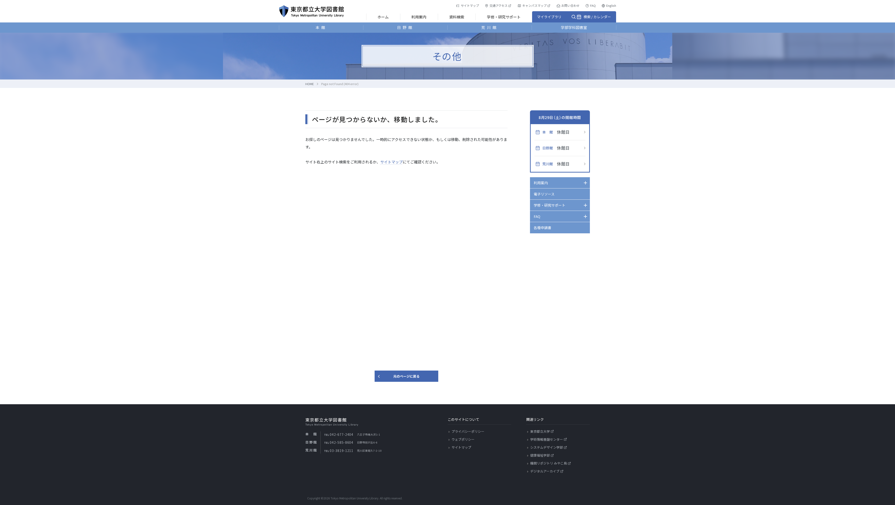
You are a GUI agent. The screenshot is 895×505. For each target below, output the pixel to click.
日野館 (405, 27)
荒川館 (489, 27)
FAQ (593, 5)
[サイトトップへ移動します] (311, 11)
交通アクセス (499, 5)
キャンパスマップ (534, 5)
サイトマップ (470, 5)
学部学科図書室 (574, 27)
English (611, 5)
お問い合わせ (570, 5)
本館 (321, 27)
